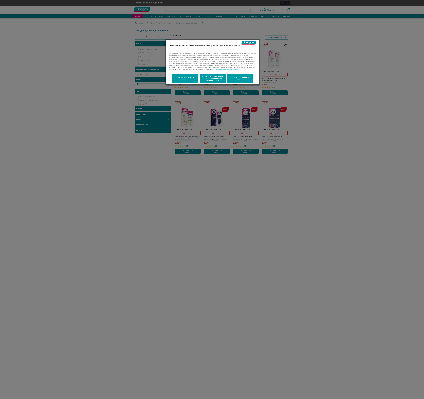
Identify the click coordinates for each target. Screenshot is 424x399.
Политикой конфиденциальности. (227, 69)
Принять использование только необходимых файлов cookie (212, 78)
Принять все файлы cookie (185, 78)
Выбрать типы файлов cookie (240, 78)
